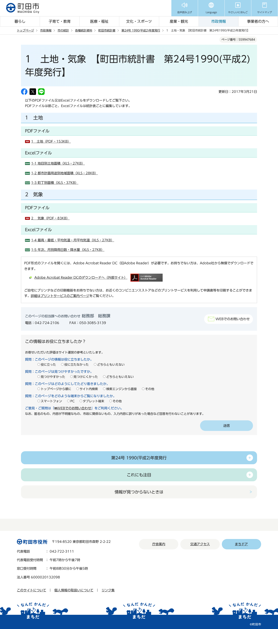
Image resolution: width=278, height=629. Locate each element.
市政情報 (218, 21)
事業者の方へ (258, 21)
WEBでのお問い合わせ (233, 319)
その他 (149, 388)
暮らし (19, 21)
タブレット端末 (93, 401)
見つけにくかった (85, 376)
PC (72, 401)
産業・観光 (179, 21)
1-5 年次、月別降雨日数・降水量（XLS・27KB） (67, 249)
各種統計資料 (83, 30)
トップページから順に (56, 388)
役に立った (48, 364)
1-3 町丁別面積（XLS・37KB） (54, 182)
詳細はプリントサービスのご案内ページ (60, 295)
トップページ (25, 30)
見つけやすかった (53, 376)
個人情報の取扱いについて (73, 590)
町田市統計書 (106, 30)
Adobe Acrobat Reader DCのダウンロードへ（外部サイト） (80, 277)
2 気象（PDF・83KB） (50, 218)
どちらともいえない (111, 364)
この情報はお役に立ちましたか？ (55, 341)
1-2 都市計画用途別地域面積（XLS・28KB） (64, 173)
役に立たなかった (76, 364)
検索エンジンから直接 (121, 388)
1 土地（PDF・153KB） (51, 141)
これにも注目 (139, 475)
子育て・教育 (60, 21)
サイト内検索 (89, 388)
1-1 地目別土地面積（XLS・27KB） (58, 163)
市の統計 (63, 30)
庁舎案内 (158, 544)
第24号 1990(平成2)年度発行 (140, 30)
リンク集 (108, 590)
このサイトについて (31, 590)
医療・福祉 (99, 21)
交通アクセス (200, 544)
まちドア (241, 544)
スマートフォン (51, 401)
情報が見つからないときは (139, 492)
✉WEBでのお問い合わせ (72, 408)
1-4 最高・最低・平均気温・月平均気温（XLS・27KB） (72, 240)
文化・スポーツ (139, 21)
